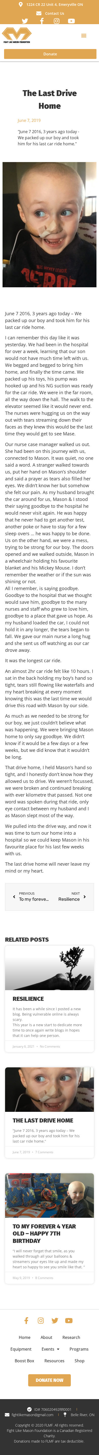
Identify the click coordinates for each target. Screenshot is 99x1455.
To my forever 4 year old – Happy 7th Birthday (44, 1234)
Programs (79, 1349)
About (46, 1337)
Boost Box (24, 1361)
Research (71, 1337)
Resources (54, 1361)
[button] (83, 35)
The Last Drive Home (43, 1120)
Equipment (20, 1349)
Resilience (28, 998)
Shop (80, 1361)
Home (24, 1337)
